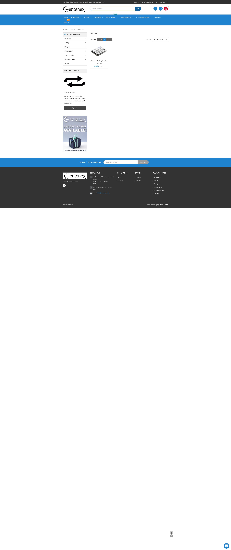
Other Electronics (143, 17)
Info (66, 21)
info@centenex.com (103, 193)
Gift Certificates (148, 2)
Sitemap (120, 180)
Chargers (97, 17)
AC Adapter (75, 17)
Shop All (158, 17)
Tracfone (80, 29)
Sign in (137, 2)
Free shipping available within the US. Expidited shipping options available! (84, 2)
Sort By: (149, 39)
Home (66, 17)
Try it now (75, 108)
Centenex (139, 177)
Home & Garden (126, 17)
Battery (87, 17)
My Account (161, 2)
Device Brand (111, 16)
